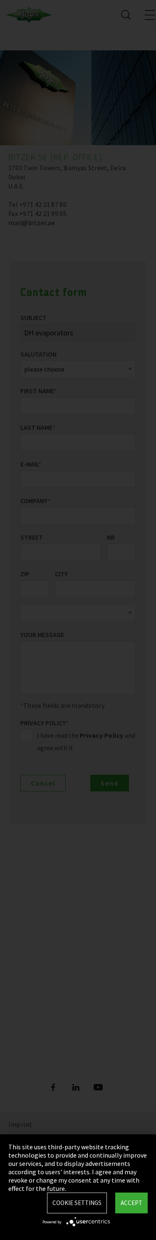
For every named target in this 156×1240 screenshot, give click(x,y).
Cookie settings (77, 1203)
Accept (131, 1203)
